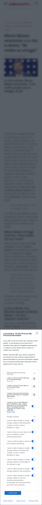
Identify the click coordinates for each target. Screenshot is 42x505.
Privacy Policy (34, 501)
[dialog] (21, 417)
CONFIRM (13, 493)
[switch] (33, 379)
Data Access (21, 501)
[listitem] (21, 373)
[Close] (38, 334)
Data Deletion (8, 501)
